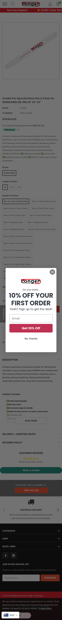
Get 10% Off (31, 328)
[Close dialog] (52, 272)
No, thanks (31, 338)
